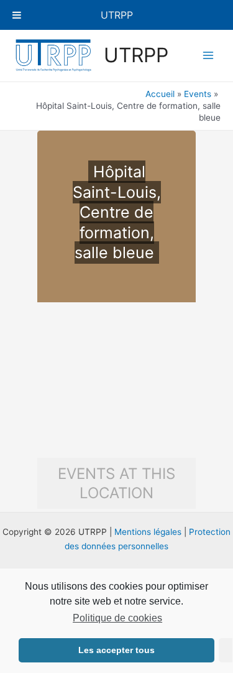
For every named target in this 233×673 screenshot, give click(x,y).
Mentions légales (147, 532)
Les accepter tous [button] (116, 650)
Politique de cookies (117, 618)
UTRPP (136, 55)
